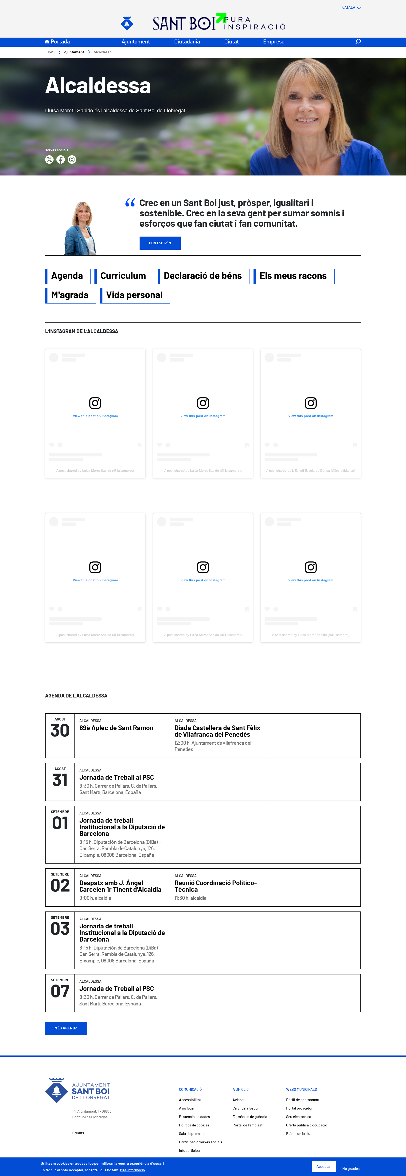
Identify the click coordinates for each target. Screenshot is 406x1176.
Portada (60, 42)
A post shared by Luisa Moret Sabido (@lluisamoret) (95, 470)
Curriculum (123, 276)
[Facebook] (60, 159)
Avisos (238, 1100)
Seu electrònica (298, 1117)
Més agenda (66, 1028)
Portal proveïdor (299, 1108)
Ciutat (231, 42)
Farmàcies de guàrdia (250, 1117)
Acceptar (323, 1167)
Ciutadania (187, 42)
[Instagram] (72, 159)
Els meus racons (293, 276)
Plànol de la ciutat (300, 1134)
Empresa (274, 42)
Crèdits (78, 1133)
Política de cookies (194, 1125)
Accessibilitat (190, 1100)
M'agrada (70, 295)
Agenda (67, 276)
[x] (49, 159)
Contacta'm (160, 243)
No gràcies (351, 1169)
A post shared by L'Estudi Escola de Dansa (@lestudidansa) (310, 470)
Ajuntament (136, 42)
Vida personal (134, 295)
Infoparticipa (189, 1151)
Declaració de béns (203, 276)
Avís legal (187, 1108)
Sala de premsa (191, 1134)
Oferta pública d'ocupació (306, 1125)
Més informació (132, 1170)
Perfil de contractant (302, 1100)
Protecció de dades (194, 1117)
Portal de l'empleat (247, 1125)
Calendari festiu (245, 1108)
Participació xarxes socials (200, 1142)
